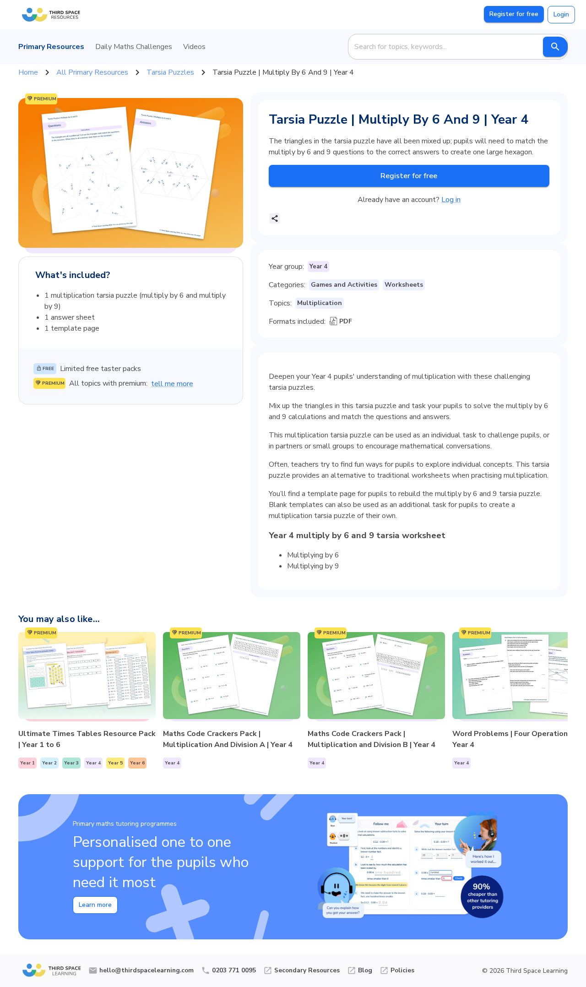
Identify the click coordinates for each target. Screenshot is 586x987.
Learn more (95, 904)
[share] (275, 218)
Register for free (513, 14)
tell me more (172, 384)
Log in (451, 200)
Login (561, 14)
